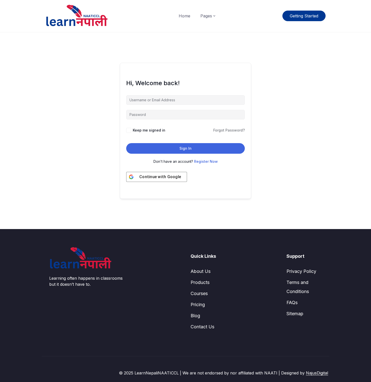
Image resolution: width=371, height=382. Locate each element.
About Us (200, 271)
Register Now (206, 161)
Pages (206, 15)
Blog (195, 315)
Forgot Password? (229, 130)
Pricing (198, 304)
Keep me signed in (149, 130)
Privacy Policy (301, 271)
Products (200, 282)
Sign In (185, 148)
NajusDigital (317, 372)
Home (184, 15)
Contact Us (202, 326)
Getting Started (304, 15)
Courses (199, 293)
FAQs (292, 302)
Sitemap (294, 313)
